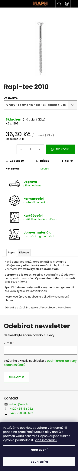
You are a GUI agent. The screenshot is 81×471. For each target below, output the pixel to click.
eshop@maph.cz (20, 404)
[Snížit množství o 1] (21, 149)
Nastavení (39, 450)
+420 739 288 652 (21, 413)
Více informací (46, 440)
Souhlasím (39, 462)
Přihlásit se (16, 377)
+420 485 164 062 (21, 409)
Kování (44, 168)
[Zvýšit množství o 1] (39, 149)
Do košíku (63, 149)
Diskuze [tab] (24, 252)
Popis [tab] (11, 252)
